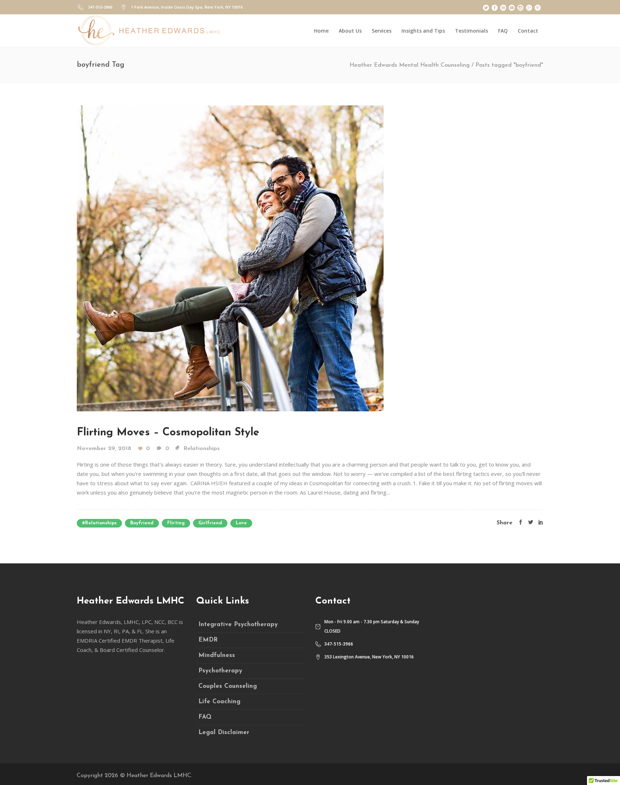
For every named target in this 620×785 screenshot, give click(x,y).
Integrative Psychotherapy (238, 624)
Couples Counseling (227, 686)
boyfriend (142, 523)
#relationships (99, 523)
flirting (176, 523)
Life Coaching (219, 702)
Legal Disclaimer (223, 732)
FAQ (204, 717)
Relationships (201, 448)
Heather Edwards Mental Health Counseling (409, 65)
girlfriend (210, 523)
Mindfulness (216, 655)
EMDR (208, 640)
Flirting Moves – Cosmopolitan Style (168, 432)
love (241, 523)
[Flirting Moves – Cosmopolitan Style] (230, 257)
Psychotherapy (220, 671)
